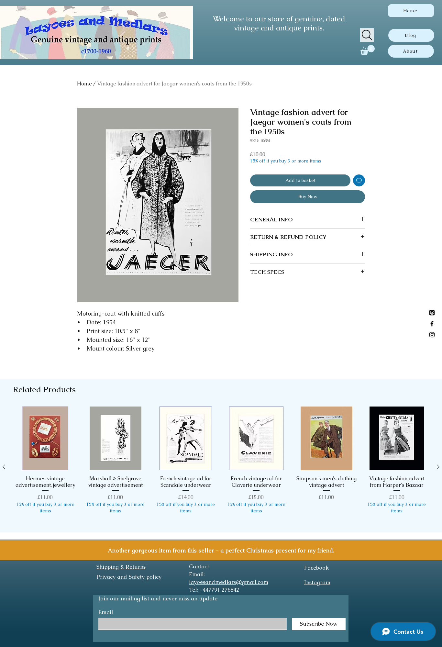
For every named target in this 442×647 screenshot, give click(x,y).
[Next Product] (438, 467)
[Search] (367, 35)
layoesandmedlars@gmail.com (228, 582)
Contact (199, 566)
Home (84, 83)
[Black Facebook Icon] (432, 323)
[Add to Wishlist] (359, 180)
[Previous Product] (4, 467)
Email (105, 612)
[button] (367, 50)
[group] (221, 466)
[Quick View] (45, 438)
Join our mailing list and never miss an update (157, 598)
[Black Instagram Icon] (432, 334)
